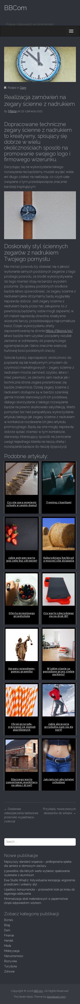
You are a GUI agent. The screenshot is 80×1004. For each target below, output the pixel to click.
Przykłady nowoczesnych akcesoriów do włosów (59, 811)
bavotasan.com (56, 996)
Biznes (8, 920)
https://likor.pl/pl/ (59, 331)
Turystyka (10, 966)
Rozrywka (10, 961)
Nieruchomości (13, 956)
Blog (7, 925)
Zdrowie (9, 971)
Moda (7, 945)
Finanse (9, 935)
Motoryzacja (11, 951)
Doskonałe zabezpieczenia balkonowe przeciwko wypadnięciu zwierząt (21, 815)
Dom (23, 87)
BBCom (15, 8)
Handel (8, 940)
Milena (12, 111)
